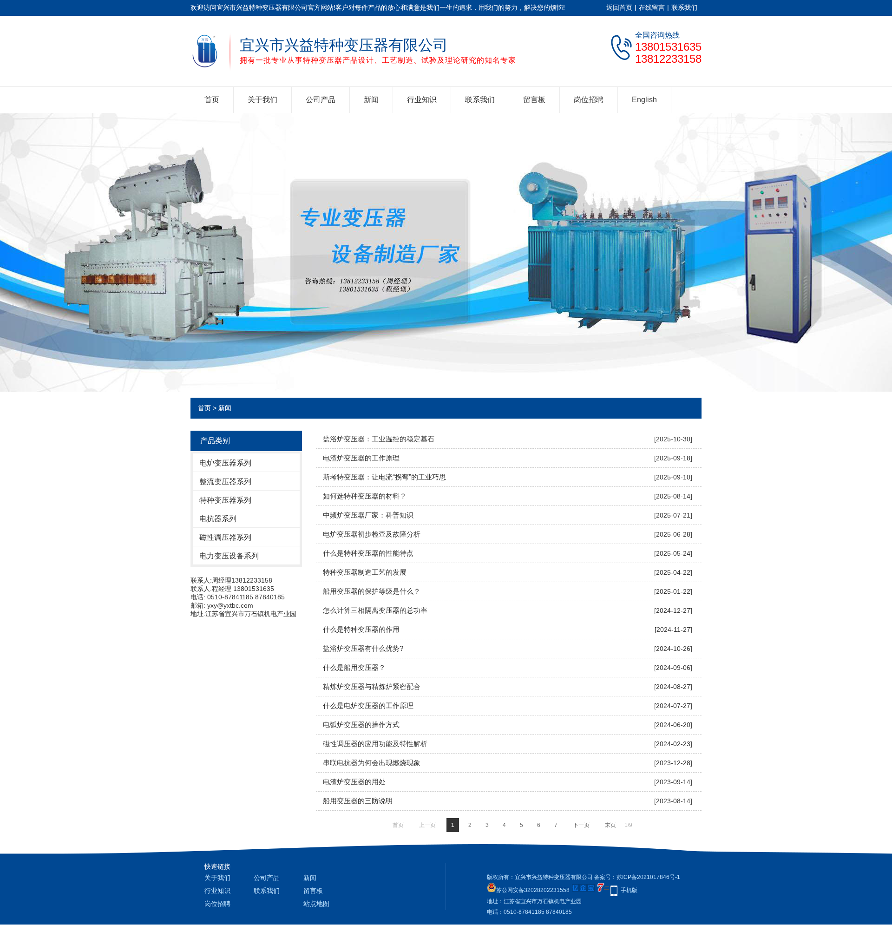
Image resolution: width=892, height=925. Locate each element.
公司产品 (320, 100)
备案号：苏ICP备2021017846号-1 (637, 877)
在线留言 (652, 7)
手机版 (629, 890)
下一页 (581, 825)
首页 (211, 100)
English (644, 100)
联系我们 (684, 7)
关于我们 (262, 100)
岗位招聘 (588, 100)
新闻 (371, 100)
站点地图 (316, 903)
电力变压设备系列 (229, 556)
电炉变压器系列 (225, 463)
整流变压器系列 (225, 481)
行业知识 (422, 100)
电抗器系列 (217, 519)
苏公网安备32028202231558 (533, 890)
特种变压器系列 (225, 500)
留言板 (534, 100)
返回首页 (619, 7)
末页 (610, 825)
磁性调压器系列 (225, 537)
